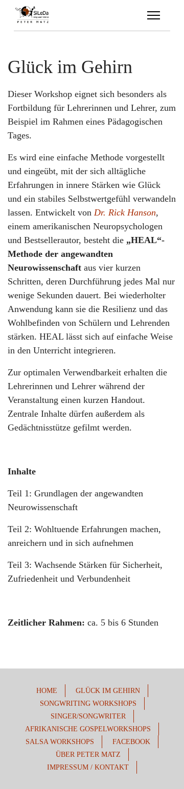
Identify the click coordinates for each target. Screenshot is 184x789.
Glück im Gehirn (108, 691)
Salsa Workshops (60, 742)
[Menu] (153, 15)
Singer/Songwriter (88, 716)
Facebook (131, 742)
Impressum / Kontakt (88, 767)
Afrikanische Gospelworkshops (88, 729)
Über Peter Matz (88, 754)
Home (46, 691)
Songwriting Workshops (88, 703)
